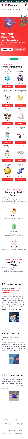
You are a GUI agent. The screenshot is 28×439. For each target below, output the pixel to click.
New (5, 9)
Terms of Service (19, 416)
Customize (7, 105)
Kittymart (17, 427)
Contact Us (4, 416)
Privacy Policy (5, 419)
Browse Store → (7, 49)
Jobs (16, 419)
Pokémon (20, 9)
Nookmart (10, 427)
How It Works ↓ (20, 49)
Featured (12, 9)
